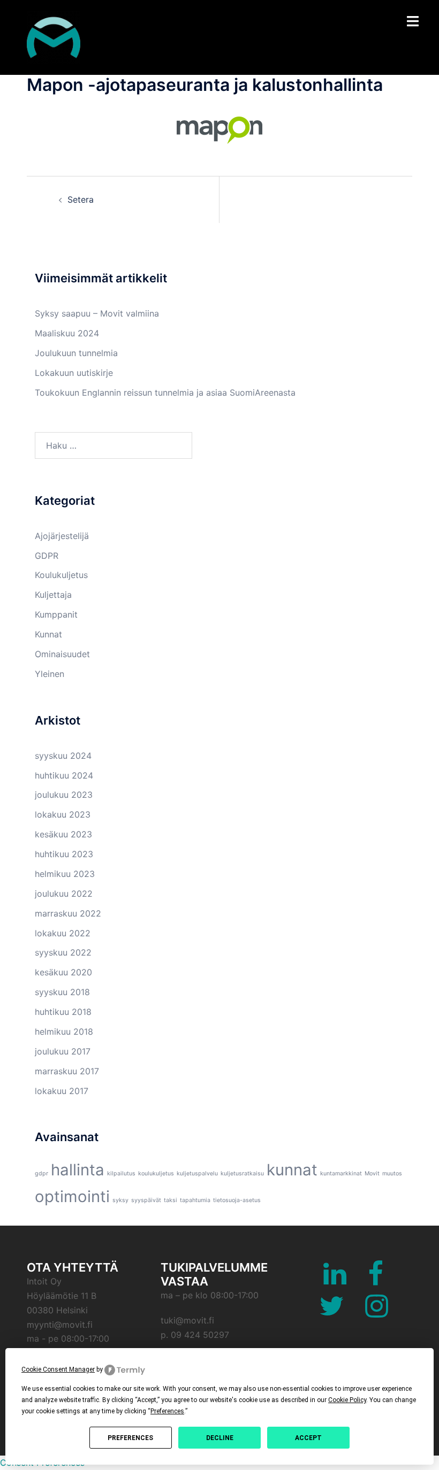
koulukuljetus (156, 1173)
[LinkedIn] (334, 1280)
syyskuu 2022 (63, 952)
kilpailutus (121, 1173)
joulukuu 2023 (64, 794)
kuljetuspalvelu (197, 1173)
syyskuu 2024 (63, 755)
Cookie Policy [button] (347, 1400)
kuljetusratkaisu (242, 1173)
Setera (80, 199)
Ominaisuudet (62, 654)
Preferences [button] (167, 1411)
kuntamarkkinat (341, 1173)
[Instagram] (376, 1312)
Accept (308, 1438)
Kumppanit (56, 614)
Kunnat (48, 634)
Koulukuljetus (61, 574)
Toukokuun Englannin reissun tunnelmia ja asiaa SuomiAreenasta (165, 392)
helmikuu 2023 (65, 873)
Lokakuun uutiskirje (74, 372)
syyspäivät (146, 1200)
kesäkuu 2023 (63, 834)
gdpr (41, 1173)
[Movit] (53, 36)
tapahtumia (195, 1200)
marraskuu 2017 (67, 1071)
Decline (219, 1438)
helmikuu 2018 (64, 1031)
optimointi (72, 1196)
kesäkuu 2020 (63, 972)
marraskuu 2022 (68, 913)
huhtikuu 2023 (64, 854)
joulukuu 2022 (64, 893)
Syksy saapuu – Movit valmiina (97, 313)
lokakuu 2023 (62, 814)
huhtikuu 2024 (64, 775)
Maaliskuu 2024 (67, 333)
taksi (170, 1200)
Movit (372, 1173)
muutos (392, 1173)
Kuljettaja (53, 594)
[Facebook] (375, 1280)
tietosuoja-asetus (237, 1200)
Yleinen (49, 673)
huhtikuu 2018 (63, 1011)
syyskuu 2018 (62, 992)
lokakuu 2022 (62, 933)
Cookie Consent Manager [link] (58, 1369)
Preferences (130, 1438)
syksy (120, 1200)
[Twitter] (331, 1312)
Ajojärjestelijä (62, 535)
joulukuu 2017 (62, 1051)
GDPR (46, 555)
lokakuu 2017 (61, 1091)
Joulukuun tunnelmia (76, 353)
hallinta (77, 1169)
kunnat (292, 1169)
